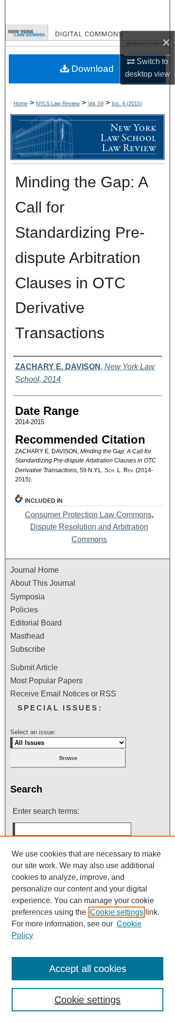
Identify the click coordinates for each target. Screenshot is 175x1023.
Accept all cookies (87, 968)
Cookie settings (116, 912)
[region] (87, 929)
